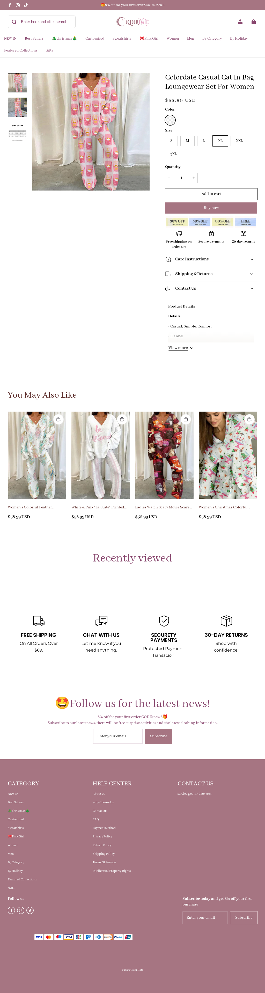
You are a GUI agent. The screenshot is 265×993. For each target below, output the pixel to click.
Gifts (11, 888)
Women (13, 845)
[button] (170, 120)
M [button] (187, 140)
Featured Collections (22, 879)
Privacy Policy (102, 836)
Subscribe (158, 736)
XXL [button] (239, 140)
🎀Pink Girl (16, 836)
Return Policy (102, 845)
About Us (99, 794)
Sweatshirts (16, 828)
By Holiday (15, 871)
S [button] (171, 140)
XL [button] (220, 140)
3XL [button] (173, 154)
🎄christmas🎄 (19, 811)
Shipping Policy (104, 854)
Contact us (100, 811)
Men (11, 854)
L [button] (204, 140)
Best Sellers (16, 802)
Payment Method (104, 828)
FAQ (96, 819)
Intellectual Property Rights (112, 871)
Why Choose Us (103, 802)
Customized (16, 819)
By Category (16, 862)
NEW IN (13, 794)
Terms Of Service (104, 862)
